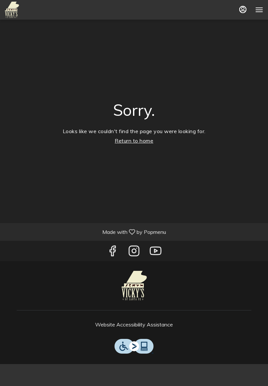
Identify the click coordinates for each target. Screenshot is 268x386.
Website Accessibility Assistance (134, 324)
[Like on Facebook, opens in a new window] (112, 252)
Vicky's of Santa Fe (134, 285)
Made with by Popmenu (85, 231)
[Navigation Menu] (259, 9)
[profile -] (243, 9)
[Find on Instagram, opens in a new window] (134, 252)
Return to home (134, 140)
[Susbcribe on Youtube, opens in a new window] (155, 252)
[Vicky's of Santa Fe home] (34, 10)
